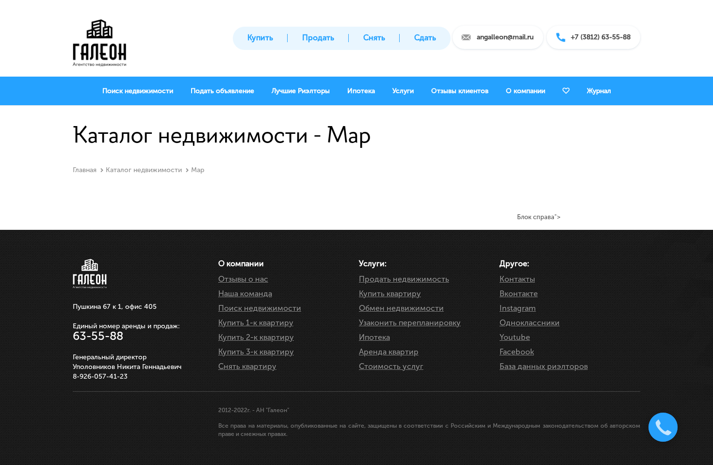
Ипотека (374, 337)
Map (197, 170)
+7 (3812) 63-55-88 (601, 37)
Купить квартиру (390, 293)
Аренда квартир (389, 351)
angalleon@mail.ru (505, 37)
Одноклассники (530, 322)
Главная (85, 170)
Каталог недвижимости (144, 170)
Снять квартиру (247, 366)
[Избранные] (566, 91)
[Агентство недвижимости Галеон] (99, 40)
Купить (260, 37)
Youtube (515, 337)
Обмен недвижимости (401, 308)
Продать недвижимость (404, 279)
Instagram (518, 308)
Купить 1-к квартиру (255, 322)
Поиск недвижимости (259, 308)
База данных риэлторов (544, 366)
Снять (374, 37)
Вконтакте (519, 293)
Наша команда (245, 293)
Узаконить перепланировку (410, 322)
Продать (318, 37)
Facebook (517, 351)
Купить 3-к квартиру (256, 351)
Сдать (425, 37)
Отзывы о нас (243, 279)
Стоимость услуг (391, 366)
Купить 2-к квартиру (256, 337)
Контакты (517, 279)
